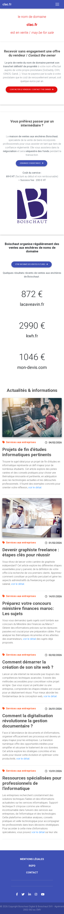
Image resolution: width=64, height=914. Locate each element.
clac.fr (32, 24)
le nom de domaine (32, 17)
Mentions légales (32, 859)
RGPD (32, 865)
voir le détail (34, 487)
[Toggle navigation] (57, 4)
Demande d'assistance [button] (30, 163)
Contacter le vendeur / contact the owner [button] (30, 89)
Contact (32, 872)
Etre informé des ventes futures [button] (30, 264)
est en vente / (32, 32)
